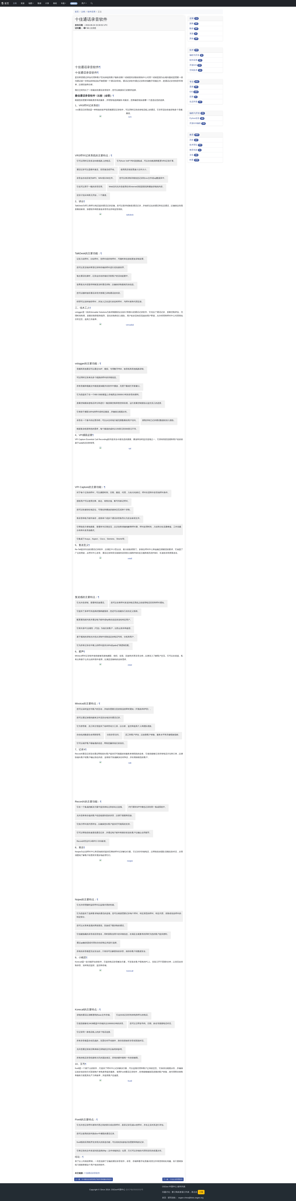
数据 (39, 3)
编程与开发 (196, 55)
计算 (47, 3)
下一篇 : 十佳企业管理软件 (173, 1179)
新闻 (193, 23)
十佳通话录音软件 (92, 1173)
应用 (193, 96)
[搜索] (91, 3)
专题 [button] (63, 3)
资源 (22, 3)
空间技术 (195, 70)
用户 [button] (83, 3)
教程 (55, 3)
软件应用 (91, 12)
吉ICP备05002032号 (134, 1189)
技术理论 (195, 145)
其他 (193, 38)
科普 (194, 160)
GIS (194, 92)
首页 (6, 3)
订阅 (201, 1192)
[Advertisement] (129, 48)
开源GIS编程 (197, 123)
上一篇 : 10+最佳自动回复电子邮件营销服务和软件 (93, 1179)
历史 (193, 140)
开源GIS (195, 65)
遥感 (193, 86)
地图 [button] (30, 3)
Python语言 (196, 118)
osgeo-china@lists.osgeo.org (190, 1197)
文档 (15, 3)
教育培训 (195, 150)
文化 (193, 155)
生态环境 (195, 101)
